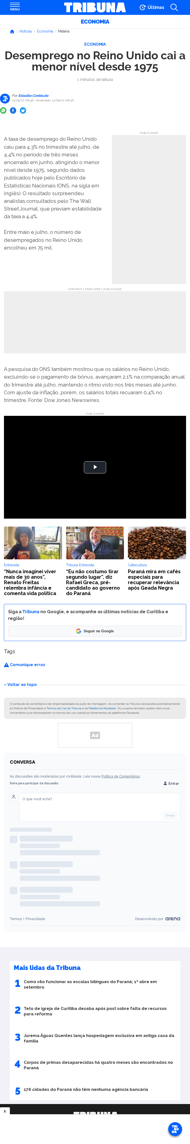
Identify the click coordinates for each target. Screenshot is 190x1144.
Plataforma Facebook (102, 708)
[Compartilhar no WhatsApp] (3, 110)
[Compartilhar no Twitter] (23, 110)
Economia (95, 21)
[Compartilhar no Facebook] (13, 110)
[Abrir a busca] (174, 7)
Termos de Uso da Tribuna (64, 708)
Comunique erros (27, 664)
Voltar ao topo (22, 684)
